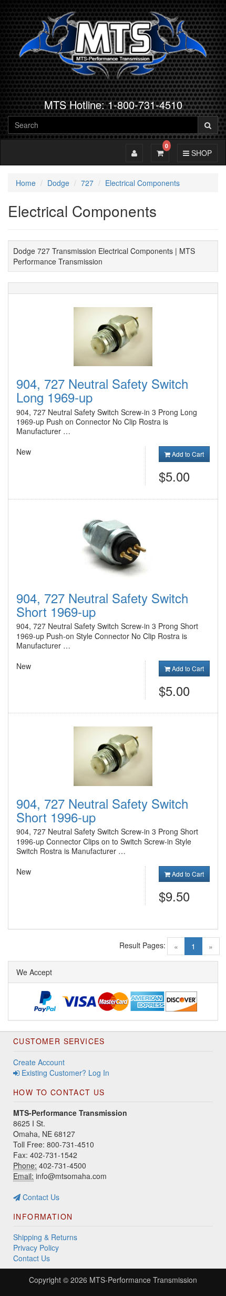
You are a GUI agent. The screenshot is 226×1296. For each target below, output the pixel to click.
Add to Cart (187, 453)
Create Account (39, 1062)
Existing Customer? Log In (64, 1072)
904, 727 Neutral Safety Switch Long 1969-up (102, 390)
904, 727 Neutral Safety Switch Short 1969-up (102, 604)
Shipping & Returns (45, 1237)
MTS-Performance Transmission (143, 1279)
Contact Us (39, 1197)
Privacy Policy (36, 1247)
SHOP (200, 152)
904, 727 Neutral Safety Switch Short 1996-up (102, 810)
